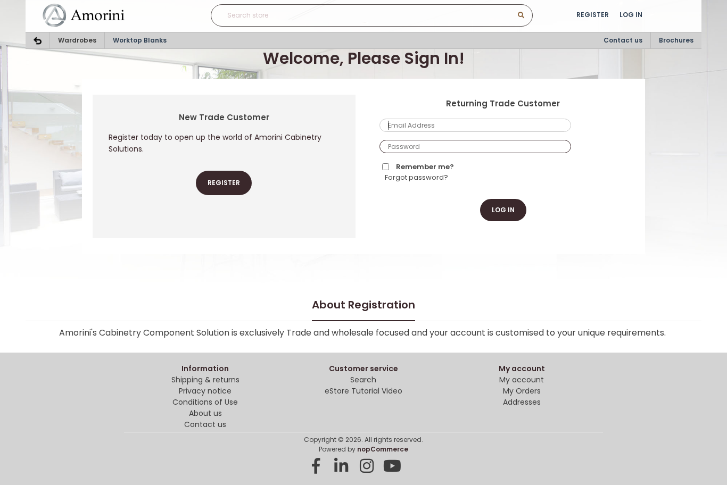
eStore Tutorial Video (363, 391)
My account (521, 379)
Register (592, 14)
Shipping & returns (205, 379)
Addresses (522, 402)
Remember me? (425, 167)
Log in (630, 14)
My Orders (522, 391)
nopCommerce (382, 449)
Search (363, 379)
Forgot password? (416, 177)
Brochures (676, 40)
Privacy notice (205, 391)
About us (205, 413)
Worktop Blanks (140, 40)
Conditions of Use (205, 402)
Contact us (623, 40)
